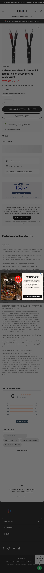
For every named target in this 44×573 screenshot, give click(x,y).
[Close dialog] (41, 274)
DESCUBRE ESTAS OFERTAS (32, 296)
